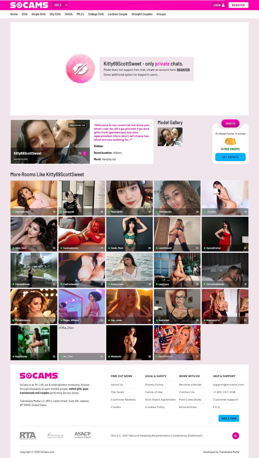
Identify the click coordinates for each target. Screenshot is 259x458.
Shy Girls (55, 14)
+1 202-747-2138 (224, 392)
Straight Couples (142, 14)
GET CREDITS (230, 157)
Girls (25, 14)
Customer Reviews (123, 400)
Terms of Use (153, 392)
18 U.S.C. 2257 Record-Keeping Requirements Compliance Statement (156, 435)
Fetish (69, 14)
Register (238, 5)
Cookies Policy (155, 407)
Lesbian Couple (117, 14)
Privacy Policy (154, 385)
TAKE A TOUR (228, 418)
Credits (116, 407)
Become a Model (190, 385)
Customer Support (225, 400)
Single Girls (39, 14)
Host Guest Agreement (160, 400)
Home (14, 14)
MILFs (80, 14)
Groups (161, 14)
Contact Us (186, 392)
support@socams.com (228, 385)
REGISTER (183, 69)
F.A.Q (216, 407)
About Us (117, 385)
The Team (117, 392)
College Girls (96, 14)
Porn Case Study (190, 400)
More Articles (188, 407)
